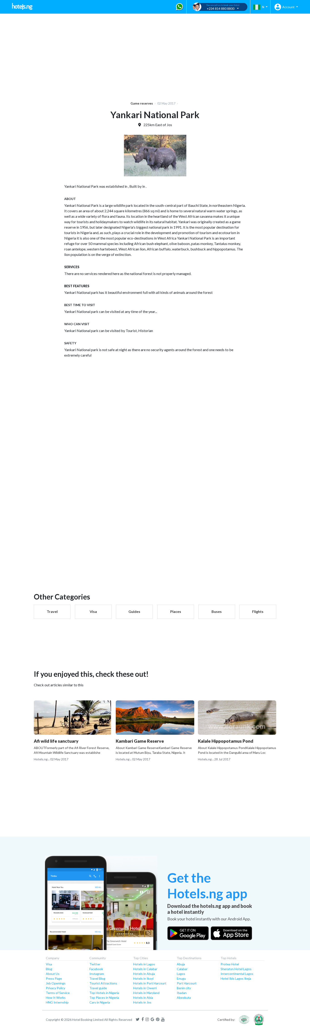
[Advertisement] (140, 54)
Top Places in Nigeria (104, 997)
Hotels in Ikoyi (143, 978)
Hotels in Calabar (145, 969)
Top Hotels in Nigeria (104, 993)
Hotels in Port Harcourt (149, 983)
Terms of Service (58, 993)
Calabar (182, 969)
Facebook (96, 969)
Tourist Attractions (103, 983)
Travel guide (98, 988)
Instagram (96, 974)
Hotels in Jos (142, 1002)
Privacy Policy (55, 988)
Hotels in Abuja (144, 974)
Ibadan (182, 993)
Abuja (181, 964)
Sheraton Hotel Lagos (236, 969)
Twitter (94, 964)
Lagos (181, 974)
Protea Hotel (230, 964)
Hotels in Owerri (145, 988)
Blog (49, 969)
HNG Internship (57, 1002)
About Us (52, 974)
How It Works (56, 997)
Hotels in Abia (143, 997)
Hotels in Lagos (144, 964)
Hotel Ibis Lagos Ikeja (236, 978)
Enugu (181, 978)
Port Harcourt (187, 983)
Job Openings (56, 983)
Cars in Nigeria (99, 1002)
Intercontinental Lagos (237, 974)
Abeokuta (184, 997)
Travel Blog (97, 978)
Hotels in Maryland (146, 993)
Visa (49, 964)
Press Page (54, 978)
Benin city (184, 988)
